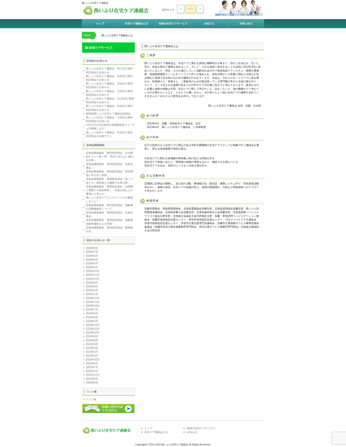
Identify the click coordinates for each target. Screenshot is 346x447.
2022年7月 (92, 367)
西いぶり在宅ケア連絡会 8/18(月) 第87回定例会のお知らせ (109, 108)
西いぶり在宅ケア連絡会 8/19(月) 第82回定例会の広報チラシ (109, 134)
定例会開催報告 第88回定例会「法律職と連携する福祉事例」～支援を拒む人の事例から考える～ (109, 190)
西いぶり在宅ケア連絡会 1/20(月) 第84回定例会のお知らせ (109, 119)
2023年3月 (92, 351)
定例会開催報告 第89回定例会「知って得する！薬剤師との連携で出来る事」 (109, 180)
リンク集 (91, 399)
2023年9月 (92, 336)
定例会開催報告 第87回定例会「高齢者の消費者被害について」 (109, 207)
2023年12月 (93, 324)
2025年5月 (92, 286)
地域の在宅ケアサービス (173, 23)
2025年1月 (92, 294)
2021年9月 (92, 378)
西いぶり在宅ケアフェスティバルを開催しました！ (109, 199)
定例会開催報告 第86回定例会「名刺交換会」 (109, 214)
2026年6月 (92, 255)
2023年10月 (93, 332)
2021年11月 (93, 374)
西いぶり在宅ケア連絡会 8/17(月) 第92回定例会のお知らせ (109, 70)
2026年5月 (92, 259)
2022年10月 (93, 359)
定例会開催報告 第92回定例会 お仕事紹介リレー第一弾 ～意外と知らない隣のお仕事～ (110, 156)
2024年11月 (93, 301)
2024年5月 (92, 313)
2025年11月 (93, 274)
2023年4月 (92, 347)
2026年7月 (92, 251)
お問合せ (246, 23)
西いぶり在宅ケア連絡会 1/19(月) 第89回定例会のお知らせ (109, 93)
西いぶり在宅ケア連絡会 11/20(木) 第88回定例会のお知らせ (110, 100)
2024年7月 (92, 309)
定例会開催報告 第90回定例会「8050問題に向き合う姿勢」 (109, 173)
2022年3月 (92, 370)
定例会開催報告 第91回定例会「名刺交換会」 (109, 166)
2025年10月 (93, 278)
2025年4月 (92, 290)
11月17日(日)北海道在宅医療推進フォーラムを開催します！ (110, 126)
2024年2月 (92, 321)
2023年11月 (93, 328)
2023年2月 (92, 355)
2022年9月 (92, 363)
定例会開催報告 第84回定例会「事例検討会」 (109, 229)
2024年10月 (93, 305)
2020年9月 (92, 382)
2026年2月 (92, 267)
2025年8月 (92, 282)
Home (87, 35)
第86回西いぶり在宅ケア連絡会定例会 (108, 113)
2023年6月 (92, 344)
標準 (190, 8)
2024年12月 (93, 298)
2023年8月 (92, 340)
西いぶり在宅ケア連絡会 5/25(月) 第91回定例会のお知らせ (109, 78)
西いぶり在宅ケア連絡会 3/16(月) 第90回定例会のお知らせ (109, 85)
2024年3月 (92, 317)
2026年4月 (92, 263)
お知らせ (209, 23)
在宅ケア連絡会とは (136, 23)
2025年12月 (93, 271)
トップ (100, 23)
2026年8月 (92, 248)
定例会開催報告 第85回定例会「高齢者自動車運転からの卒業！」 (109, 221)
